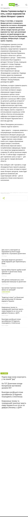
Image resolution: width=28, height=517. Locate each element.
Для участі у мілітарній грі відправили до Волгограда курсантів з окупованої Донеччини (14, 251)
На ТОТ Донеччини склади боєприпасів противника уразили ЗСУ (12, 385)
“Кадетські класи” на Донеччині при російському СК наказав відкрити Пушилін (13, 299)
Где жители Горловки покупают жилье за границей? (12, 289)
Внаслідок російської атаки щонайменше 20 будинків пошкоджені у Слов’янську (11, 321)
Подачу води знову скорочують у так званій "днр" (14, 378)
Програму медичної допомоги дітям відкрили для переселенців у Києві (14, 261)
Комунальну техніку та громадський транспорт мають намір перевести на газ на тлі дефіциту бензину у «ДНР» (12, 310)
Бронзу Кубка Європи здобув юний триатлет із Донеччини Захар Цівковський (14, 271)
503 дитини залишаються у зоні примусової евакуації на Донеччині (14, 281)
